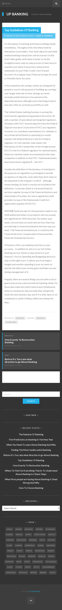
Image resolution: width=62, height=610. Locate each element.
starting (9, 562)
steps (19, 562)
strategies (37, 562)
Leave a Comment (44, 36)
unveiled (23, 572)
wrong (43, 572)
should (41, 556)
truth (36, 567)
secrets (31, 556)
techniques (51, 562)
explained (21, 540)
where (34, 572)
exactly (51, 534)
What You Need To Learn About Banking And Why (31, 444)
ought (20, 551)
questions (39, 551)
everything (39, 534)
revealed (11, 556)
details (19, 534)
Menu (8, 3)
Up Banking (17, 14)
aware (19, 529)
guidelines (11, 322)
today (27, 567)
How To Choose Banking (31, 487)
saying (22, 556)
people (29, 551)
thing (9, 567)
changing (50, 529)
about (9, 529)
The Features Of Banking (31, 434)
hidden (18, 545)
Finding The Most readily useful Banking (31, 449)
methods (51, 545)
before (39, 529)
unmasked (11, 572)
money (10, 551)
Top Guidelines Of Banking (31, 460)
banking (41, 318)
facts (42, 540)
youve (52, 572)
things (19, 567)
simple (51, 556)
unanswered (48, 567)
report (51, 551)
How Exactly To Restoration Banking (20, 341)
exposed (32, 540)
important (30, 545)
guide (9, 545)
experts (10, 540)
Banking (20, 318)
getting (51, 540)
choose (9, 534)
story (27, 562)
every (28, 534)
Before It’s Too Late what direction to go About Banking (31, 455)
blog (9, 36)
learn (40, 545)
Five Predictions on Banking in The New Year (31, 439)
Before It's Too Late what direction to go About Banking (21, 360)
